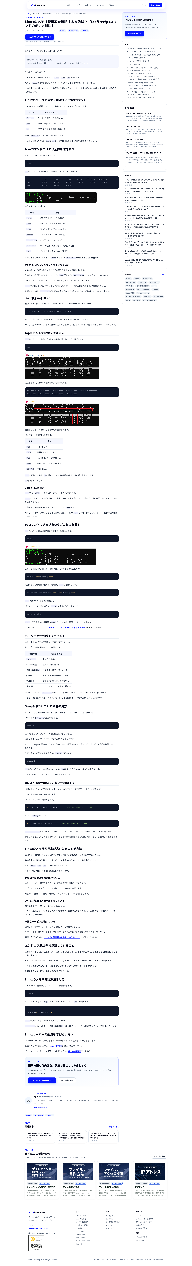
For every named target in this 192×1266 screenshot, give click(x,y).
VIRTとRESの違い (135, 64)
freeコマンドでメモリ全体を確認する (141, 51)
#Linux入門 (130, 293)
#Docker (155, 289)
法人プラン (100, 5)
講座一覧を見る (133, 33)
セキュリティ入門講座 (83, 1240)
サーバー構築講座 (82, 1222)
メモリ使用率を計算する (137, 57)
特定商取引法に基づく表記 (154, 1259)
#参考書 (136, 279)
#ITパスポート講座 (143, 289)
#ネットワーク (154, 282)
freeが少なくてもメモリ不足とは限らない (144, 55)
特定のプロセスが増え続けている (140, 82)
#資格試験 (147, 297)
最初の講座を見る (66, 1080)
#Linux (62, 31)
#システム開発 (158, 297)
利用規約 (97, 1259)
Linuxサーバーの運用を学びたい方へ (140, 97)
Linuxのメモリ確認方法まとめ (138, 94)
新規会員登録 (110, 1228)
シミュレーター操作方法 (144, 1219)
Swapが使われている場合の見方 (139, 73)
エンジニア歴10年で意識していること (141, 92)
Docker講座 (80, 1231)
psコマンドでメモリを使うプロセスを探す (143, 67)
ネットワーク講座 (82, 1225)
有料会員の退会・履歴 (144, 1222)
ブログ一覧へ (114, 1127)
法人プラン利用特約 (109, 1259)
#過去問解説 (130, 289)
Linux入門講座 (55, 1046)
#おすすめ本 (142, 282)
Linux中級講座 (74, 1051)
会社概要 (139, 1259)
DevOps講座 (80, 1234)
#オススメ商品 (130, 282)
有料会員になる (111, 1216)
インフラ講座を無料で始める (41, 1080)
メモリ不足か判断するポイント (138, 70)
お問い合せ (140, 1225)
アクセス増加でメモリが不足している (142, 85)
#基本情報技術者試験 (142, 286)
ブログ (27, 13)
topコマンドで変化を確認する (138, 61)
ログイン (143, 5)
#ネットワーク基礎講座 (133, 297)
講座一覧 (79, 1244)
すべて (162, 274)
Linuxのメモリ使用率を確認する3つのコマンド (144, 48)
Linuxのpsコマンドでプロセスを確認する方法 (65, 627)
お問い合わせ (112, 5)
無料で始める (155, 5)
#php (128, 300)
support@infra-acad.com (38, 1228)
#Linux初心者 (73, 31)
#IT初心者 (136, 300)
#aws (154, 286)
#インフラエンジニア (149, 300)
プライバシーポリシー (126, 1259)
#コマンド (85, 31)
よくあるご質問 (141, 1228)
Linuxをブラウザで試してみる (38, 37)
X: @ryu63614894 (40, 1107)
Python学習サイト (142, 1240)
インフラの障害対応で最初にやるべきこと (62, 937)
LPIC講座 (79, 1228)
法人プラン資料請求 (113, 1222)
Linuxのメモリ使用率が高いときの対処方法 (143, 79)
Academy (37, 5)
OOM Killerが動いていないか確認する (141, 76)
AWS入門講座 (80, 1237)
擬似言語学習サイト (143, 1237)
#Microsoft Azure (143, 293)
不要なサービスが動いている (139, 88)
